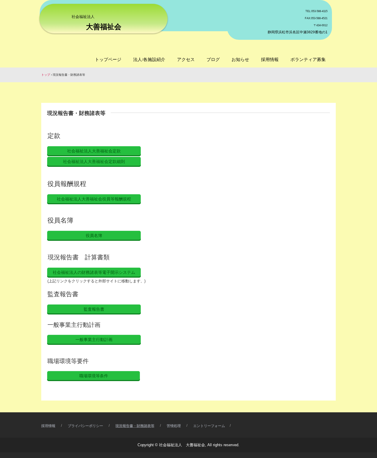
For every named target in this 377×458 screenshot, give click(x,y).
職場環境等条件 (93, 375)
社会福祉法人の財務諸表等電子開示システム (94, 272)
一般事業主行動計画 (94, 339)
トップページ (108, 59)
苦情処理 (174, 426)
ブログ (213, 59)
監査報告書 (94, 309)
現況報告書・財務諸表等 (134, 426)
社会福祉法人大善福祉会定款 (94, 151)
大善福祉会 (103, 27)
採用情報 (270, 59)
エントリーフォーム (209, 426)
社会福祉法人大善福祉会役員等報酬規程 (94, 199)
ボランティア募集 (308, 59)
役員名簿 (94, 235)
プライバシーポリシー (85, 426)
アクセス (186, 59)
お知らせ (240, 59)
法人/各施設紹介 (149, 59)
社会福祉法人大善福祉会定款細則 (94, 161)
